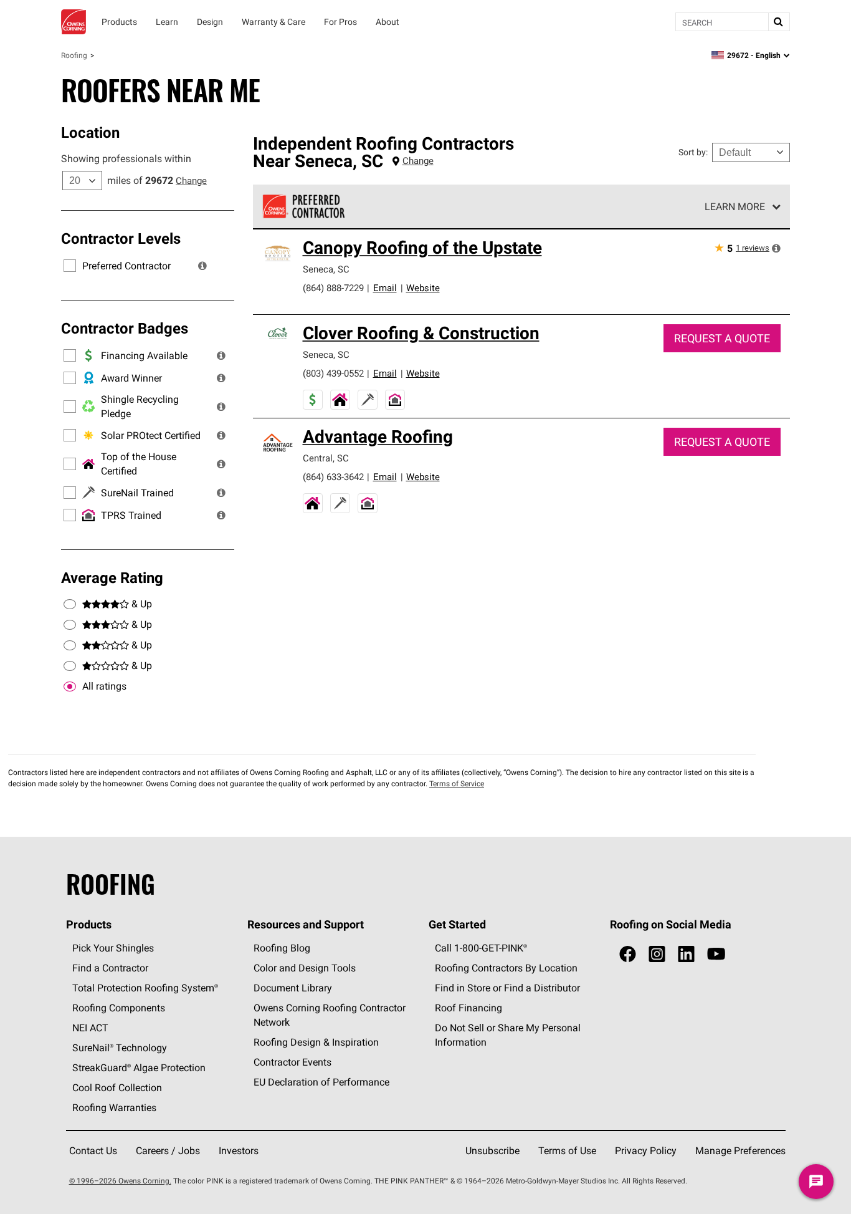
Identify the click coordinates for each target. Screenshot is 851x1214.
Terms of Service (456, 783)
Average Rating (112, 577)
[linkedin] (686, 954)
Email (385, 288)
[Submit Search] (779, 21)
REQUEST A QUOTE (722, 338)
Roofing (74, 55)
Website (423, 288)
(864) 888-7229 (333, 288)
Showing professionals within (126, 158)
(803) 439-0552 (333, 373)
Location (90, 132)
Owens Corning (73, 21)
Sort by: (693, 152)
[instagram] (657, 954)
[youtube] (716, 954)
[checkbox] (69, 686)
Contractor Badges (124, 328)
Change (191, 180)
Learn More (735, 206)
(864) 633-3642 (333, 477)
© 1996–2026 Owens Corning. (120, 1180)
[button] (202, 266)
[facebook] (627, 954)
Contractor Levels (121, 238)
